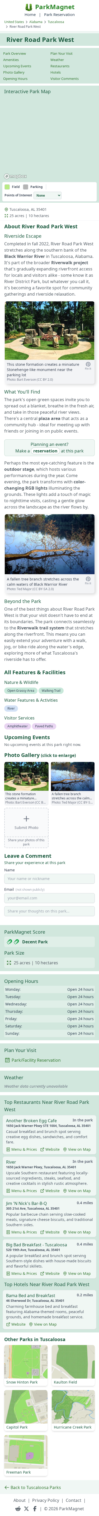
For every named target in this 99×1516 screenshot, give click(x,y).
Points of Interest (18, 195)
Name (9, 869)
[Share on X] (26, 1508)
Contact (73, 1500)
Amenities (11, 59)
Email (24, 889)
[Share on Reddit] (18, 1508)
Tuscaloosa (56, 22)
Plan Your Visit (61, 53)
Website (52, 1149)
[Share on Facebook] (34, 1508)
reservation (45, 451)
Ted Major (24, 589)
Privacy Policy (45, 1500)
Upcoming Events (17, 66)
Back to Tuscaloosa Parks (36, 1487)
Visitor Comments (64, 78)
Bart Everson (26, 379)
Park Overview (14, 53)
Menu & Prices (24, 1149)
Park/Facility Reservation (36, 1060)
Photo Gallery (14, 72)
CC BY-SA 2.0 (43, 589)
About (19, 1500)
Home (30, 14)
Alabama (36, 22)
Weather (57, 59)
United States (14, 22)
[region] (49, 139)
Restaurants (59, 66)
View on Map (79, 1149)
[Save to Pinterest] (88, 366)
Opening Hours (15, 78)
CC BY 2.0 (45, 379)
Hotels (55, 72)
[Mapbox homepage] (15, 176)
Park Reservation (59, 14)
